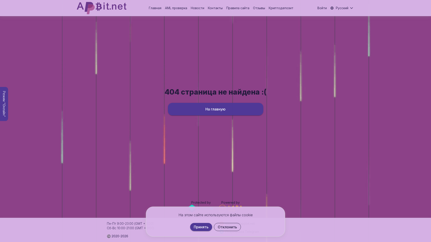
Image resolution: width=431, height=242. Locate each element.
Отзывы (259, 8)
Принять (201, 227)
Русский (342, 8)
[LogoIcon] (101, 8)
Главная (155, 8)
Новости (197, 8)
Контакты (215, 8)
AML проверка (176, 8)
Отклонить (227, 227)
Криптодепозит (281, 8)
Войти (322, 8)
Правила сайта (237, 8)
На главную (215, 109)
